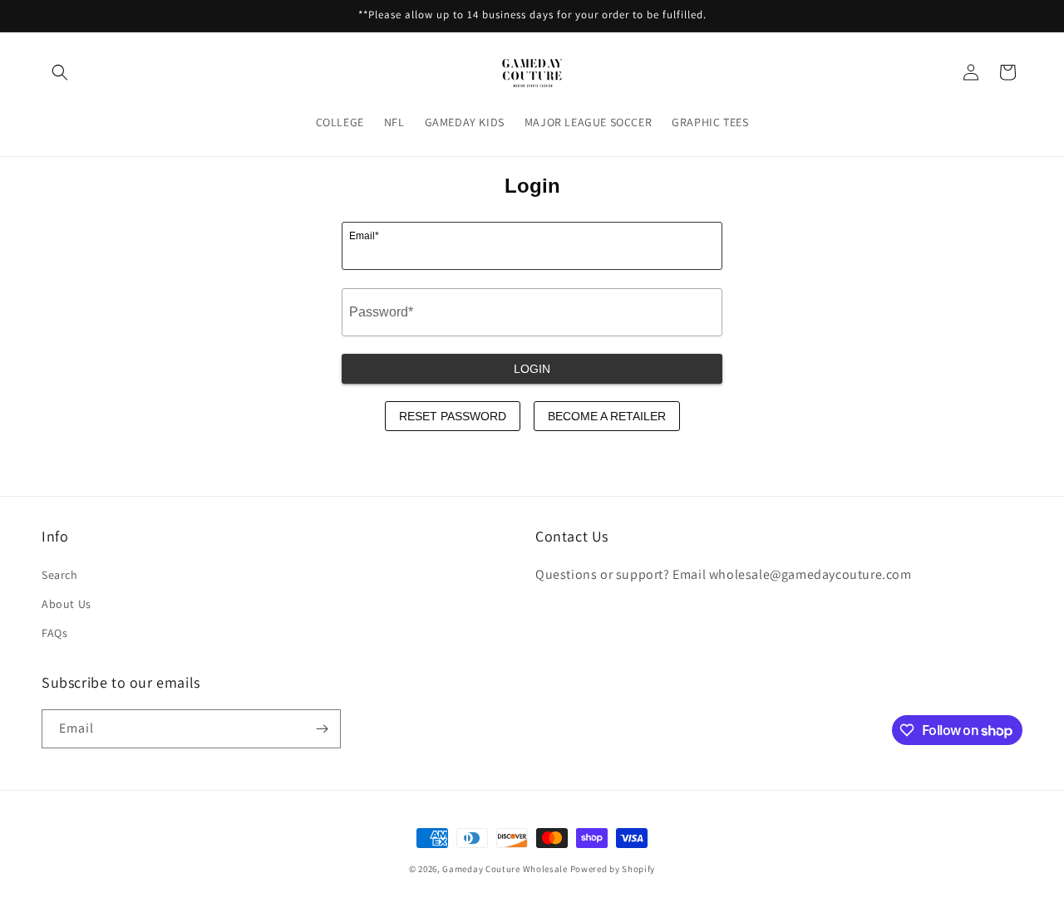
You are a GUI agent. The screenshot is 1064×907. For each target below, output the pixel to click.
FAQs (54, 632)
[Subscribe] (321, 728)
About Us (66, 603)
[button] (60, 72)
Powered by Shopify (613, 869)
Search (60, 574)
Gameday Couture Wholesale (505, 869)
